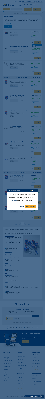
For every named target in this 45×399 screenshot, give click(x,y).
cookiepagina (14, 200)
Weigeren (22, 206)
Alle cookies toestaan (30, 206)
